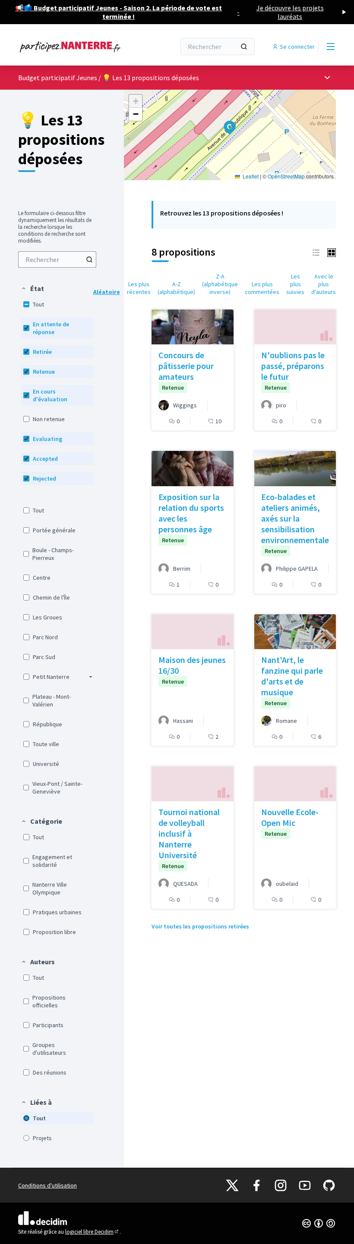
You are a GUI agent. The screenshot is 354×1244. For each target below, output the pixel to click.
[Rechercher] (244, 46)
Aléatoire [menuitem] (106, 292)
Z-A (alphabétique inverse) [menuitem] (220, 284)
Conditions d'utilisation (47, 1185)
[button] (32, 288)
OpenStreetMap (286, 176)
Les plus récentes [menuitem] (139, 288)
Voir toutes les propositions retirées (200, 926)
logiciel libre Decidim (92, 1231)
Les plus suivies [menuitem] (295, 284)
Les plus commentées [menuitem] (262, 288)
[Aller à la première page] (75, 46)
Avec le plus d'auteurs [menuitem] (323, 284)
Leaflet (250, 176)
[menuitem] (57, 259)
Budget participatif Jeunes (58, 77)
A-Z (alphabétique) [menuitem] (176, 288)
